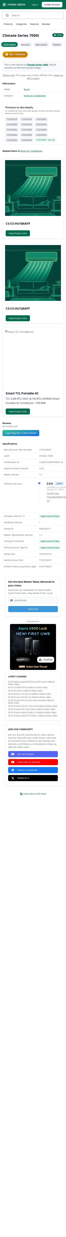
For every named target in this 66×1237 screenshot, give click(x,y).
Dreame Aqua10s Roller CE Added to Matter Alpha (34, 712)
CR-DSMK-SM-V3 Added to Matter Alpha (30, 687)
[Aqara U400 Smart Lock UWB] (33, 647)
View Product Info (18, 233)
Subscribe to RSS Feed (34, 793)
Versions (25, 44)
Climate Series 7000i (37, 64)
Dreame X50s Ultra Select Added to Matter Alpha (34, 709)
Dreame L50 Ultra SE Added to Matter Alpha (32, 694)
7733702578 (26, 124)
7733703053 (26, 140)
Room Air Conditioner (35, 95)
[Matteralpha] (14, 4)
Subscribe (33, 609)
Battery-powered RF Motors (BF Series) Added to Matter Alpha (31, 683)
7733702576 (26, 119)
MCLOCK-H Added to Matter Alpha (28, 690)
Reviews (46, 24)
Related (57, 44)
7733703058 (26, 134)
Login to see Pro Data (50, 516)
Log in (35, 4)
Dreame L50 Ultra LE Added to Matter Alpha (32, 697)
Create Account (52, 4)
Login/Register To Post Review (21, 433)
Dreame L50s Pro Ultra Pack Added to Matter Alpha (35, 706)
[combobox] (33, 15)
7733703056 (26, 129)
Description (41, 44)
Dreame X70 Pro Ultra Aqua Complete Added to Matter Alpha (31, 701)
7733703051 (41, 119)
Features (34, 24)
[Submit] (8, 15)
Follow (59, 35)
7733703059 (41, 129)
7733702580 (11, 124)
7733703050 (41, 124)
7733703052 (11, 129)
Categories (21, 24)
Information (9, 44)
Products (8, 24)
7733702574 (11, 119)
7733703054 (11, 140)
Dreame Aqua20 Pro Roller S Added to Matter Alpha (35, 715)
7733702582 (11, 134)
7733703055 (41, 134)
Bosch (27, 89)
